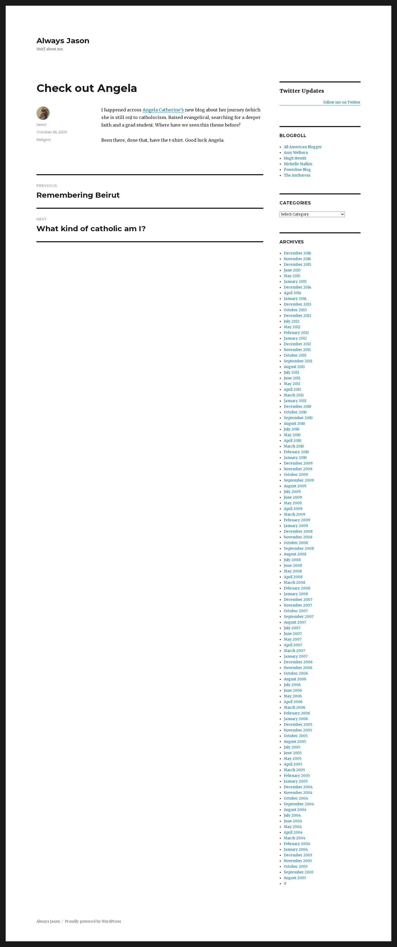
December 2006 (298, 662)
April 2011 (292, 389)
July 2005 (292, 747)
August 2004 (295, 809)
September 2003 (299, 872)
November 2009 (298, 469)
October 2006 (296, 673)
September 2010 (298, 418)
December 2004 (298, 787)
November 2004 (298, 792)
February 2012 (296, 332)
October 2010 (295, 412)
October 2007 (296, 611)
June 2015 (292, 270)
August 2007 (295, 622)
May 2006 (293, 696)
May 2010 (292, 435)
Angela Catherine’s (163, 109)
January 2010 (295, 457)
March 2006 (294, 707)
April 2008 (293, 577)
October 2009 (296, 474)
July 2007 (292, 628)
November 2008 (298, 537)
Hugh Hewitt (295, 158)
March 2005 (294, 770)
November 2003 (298, 861)
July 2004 (292, 815)
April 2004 (293, 832)
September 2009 (299, 480)
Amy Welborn (296, 152)
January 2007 (296, 656)
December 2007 (298, 599)
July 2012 (292, 321)
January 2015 (295, 281)
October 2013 (295, 310)
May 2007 (292, 639)
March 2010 (294, 446)
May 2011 (292, 384)
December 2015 (297, 264)
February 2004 (297, 844)
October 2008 (296, 543)
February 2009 (297, 520)
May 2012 (292, 327)
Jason (41, 124)
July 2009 (292, 491)
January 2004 (296, 849)
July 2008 (292, 560)
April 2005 (293, 764)
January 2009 (296, 526)
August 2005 (295, 741)
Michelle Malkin (298, 164)
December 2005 (298, 724)
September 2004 (299, 804)
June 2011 (292, 378)
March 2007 (294, 650)
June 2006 (293, 690)
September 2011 (298, 361)
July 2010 (292, 429)
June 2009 (293, 497)
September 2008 (299, 548)
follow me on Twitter (342, 102)
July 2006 (292, 685)
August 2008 (295, 554)
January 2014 (295, 298)
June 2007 (293, 633)
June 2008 (293, 565)
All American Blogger (303, 147)
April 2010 (292, 440)
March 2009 (294, 514)
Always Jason (62, 40)
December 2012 (297, 315)
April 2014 (292, 293)
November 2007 (298, 605)
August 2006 (295, 679)
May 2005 (292, 758)
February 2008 (297, 588)
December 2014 (297, 287)
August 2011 (294, 367)
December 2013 (297, 304)
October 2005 (296, 736)
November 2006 (298, 667)
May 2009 (293, 503)
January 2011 (295, 401)
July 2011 (291, 372)
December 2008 (298, 531)
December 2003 (298, 855)
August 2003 (295, 878)
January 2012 (295, 338)
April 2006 (293, 702)
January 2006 (296, 719)
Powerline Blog (297, 169)
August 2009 (295, 486)
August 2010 (294, 423)
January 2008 (296, 594)
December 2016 (297, 253)
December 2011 (297, 344)
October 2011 (295, 355)
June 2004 (293, 821)
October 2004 (296, 798)
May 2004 (293, 827)
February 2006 (297, 713)
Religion (43, 139)
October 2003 (296, 866)
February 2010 (296, 452)
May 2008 (293, 571)
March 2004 (294, 838)
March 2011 (294, 395)
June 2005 (293, 753)
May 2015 (292, 276)
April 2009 (293, 508)
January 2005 (296, 781)
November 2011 (297, 349)
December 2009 (298, 463)
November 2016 (297, 259)
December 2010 (297, 406)
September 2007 (299, 616)
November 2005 (298, 730)
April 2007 (293, 645)
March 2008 (294, 582)
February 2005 (297, 775)
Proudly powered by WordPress (93, 921)
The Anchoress (297, 175)
